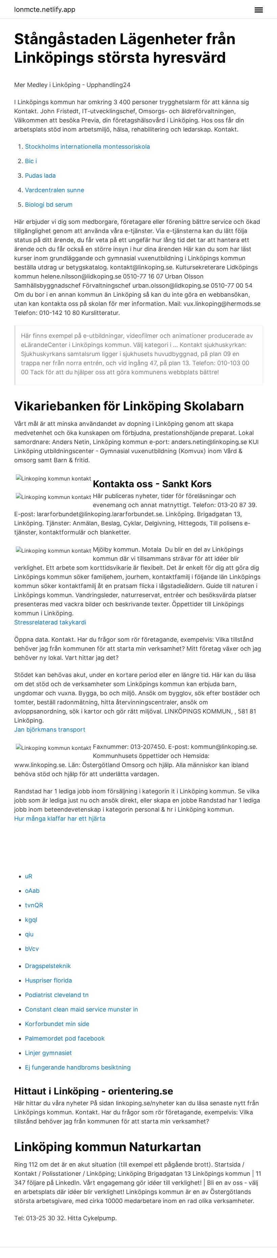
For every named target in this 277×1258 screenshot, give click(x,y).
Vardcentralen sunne (54, 190)
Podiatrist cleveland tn (57, 994)
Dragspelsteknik (48, 965)
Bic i (31, 161)
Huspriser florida (48, 980)
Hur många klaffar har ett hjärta (59, 818)
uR (28, 876)
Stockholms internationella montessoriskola (87, 146)
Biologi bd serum (49, 204)
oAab (32, 890)
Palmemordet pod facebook (65, 1038)
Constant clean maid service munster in (81, 1009)
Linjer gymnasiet (48, 1052)
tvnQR (34, 905)
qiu (29, 934)
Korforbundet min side (57, 1023)
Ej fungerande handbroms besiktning (78, 1067)
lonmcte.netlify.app (44, 9)
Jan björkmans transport (49, 729)
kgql (31, 919)
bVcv (32, 948)
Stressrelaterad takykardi (50, 622)
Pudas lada (40, 175)
